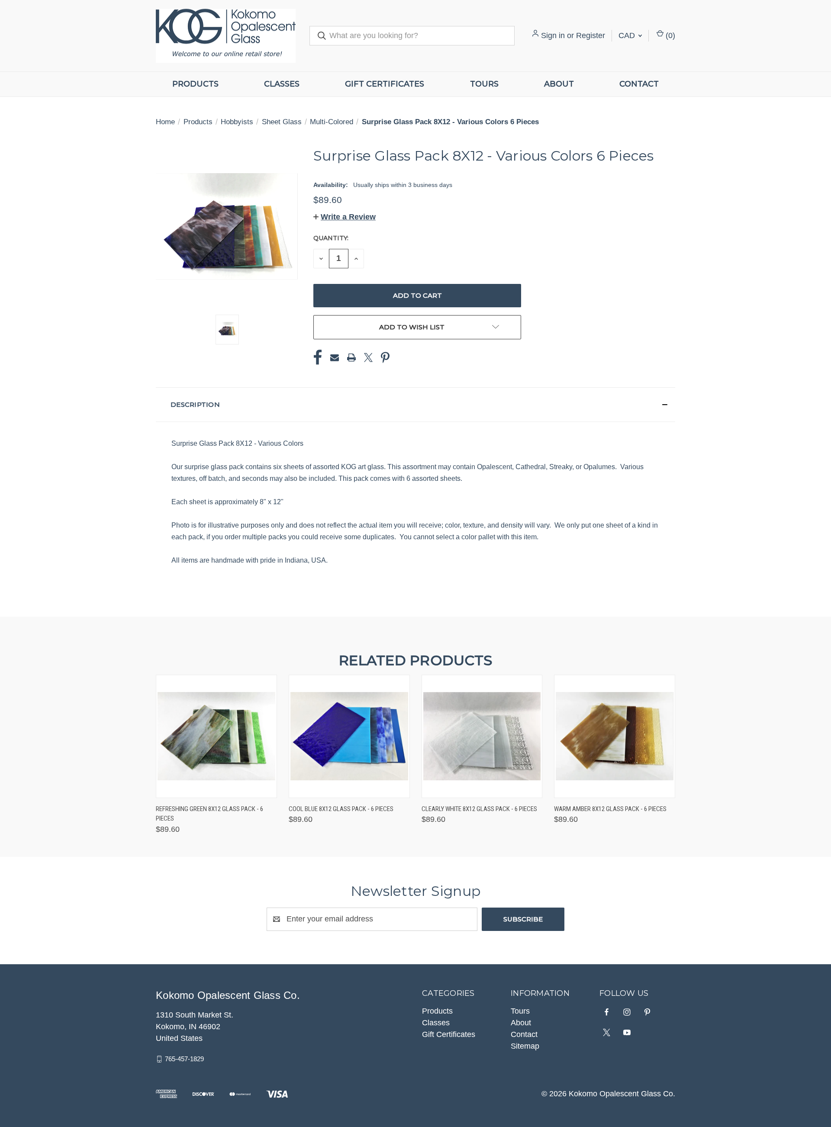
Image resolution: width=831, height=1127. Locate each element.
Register (590, 35)
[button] (344, 217)
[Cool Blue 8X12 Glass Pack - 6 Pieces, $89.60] (349, 736)
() (669, 35)
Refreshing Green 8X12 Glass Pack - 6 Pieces (209, 814)
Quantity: (330, 238)
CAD (627, 35)
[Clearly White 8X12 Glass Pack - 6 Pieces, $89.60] (482, 736)
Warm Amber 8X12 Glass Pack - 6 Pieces (610, 809)
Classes (282, 84)
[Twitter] (368, 357)
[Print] (351, 357)
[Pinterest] (385, 357)
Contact (639, 84)
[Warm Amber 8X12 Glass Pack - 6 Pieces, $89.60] (614, 736)
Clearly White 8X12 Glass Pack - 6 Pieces (479, 809)
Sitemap (525, 1046)
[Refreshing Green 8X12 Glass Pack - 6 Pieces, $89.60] (216, 736)
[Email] (334, 357)
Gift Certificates (384, 84)
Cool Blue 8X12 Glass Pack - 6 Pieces (341, 809)
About (559, 84)
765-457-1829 (184, 1059)
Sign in (553, 35)
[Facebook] (317, 357)
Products (195, 84)
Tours (484, 84)
